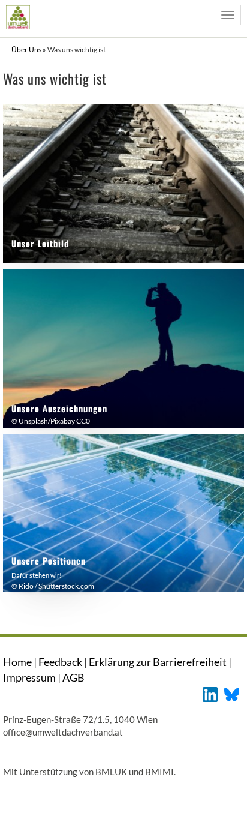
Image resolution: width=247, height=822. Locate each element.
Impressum (29, 677)
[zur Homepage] (17, 17)
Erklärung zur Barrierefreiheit (158, 661)
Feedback (60, 661)
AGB (73, 677)
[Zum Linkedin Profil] (210, 693)
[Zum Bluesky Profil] (231, 693)
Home (17, 661)
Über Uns (27, 49)
